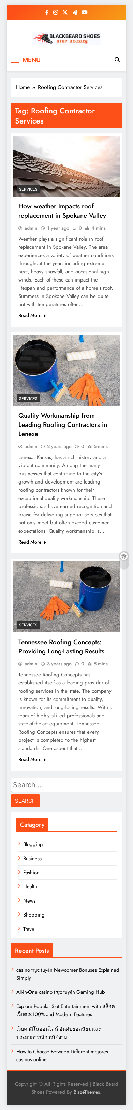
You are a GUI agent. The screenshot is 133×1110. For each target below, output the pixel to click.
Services (28, 189)
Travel (29, 929)
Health (30, 886)
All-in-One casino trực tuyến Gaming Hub (60, 992)
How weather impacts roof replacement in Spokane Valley (62, 211)
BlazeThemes (87, 1092)
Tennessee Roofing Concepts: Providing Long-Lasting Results (61, 646)
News (29, 901)
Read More (30, 315)
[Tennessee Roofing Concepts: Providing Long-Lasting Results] (66, 596)
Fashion (31, 872)
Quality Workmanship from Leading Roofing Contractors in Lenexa (62, 424)
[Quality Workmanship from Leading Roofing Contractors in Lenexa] (66, 370)
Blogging (33, 844)
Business (32, 858)
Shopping (34, 915)
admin (31, 228)
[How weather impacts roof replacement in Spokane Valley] (66, 166)
